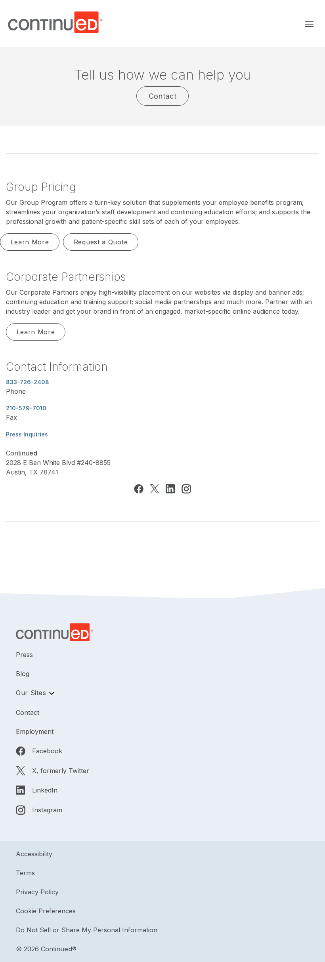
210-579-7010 (26, 408)
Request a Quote (101, 242)
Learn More (30, 242)
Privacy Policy (37, 892)
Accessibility (34, 854)
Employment (35, 731)
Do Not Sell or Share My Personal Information (86, 930)
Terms (25, 873)
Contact (163, 96)
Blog (22, 674)
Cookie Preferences (46, 911)
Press (24, 655)
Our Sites (31, 693)
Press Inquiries (27, 434)
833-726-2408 (27, 382)
